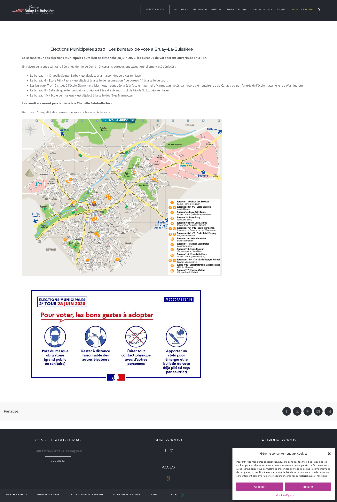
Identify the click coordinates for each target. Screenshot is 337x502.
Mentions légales (285, 495)
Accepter (259, 486)
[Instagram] (171, 450)
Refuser (308, 486)
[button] (329, 454)
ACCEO (174, 494)
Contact (155, 494)
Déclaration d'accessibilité (86, 494)
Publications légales (126, 494)
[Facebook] (165, 450)
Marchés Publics (16, 494)
